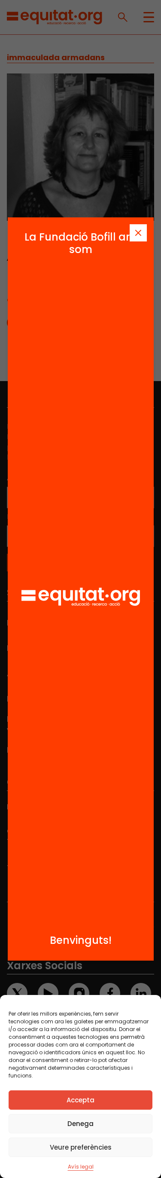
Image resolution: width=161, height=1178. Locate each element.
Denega (80, 1123)
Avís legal (81, 1166)
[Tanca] (138, 232)
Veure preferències (81, 1147)
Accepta (80, 1100)
